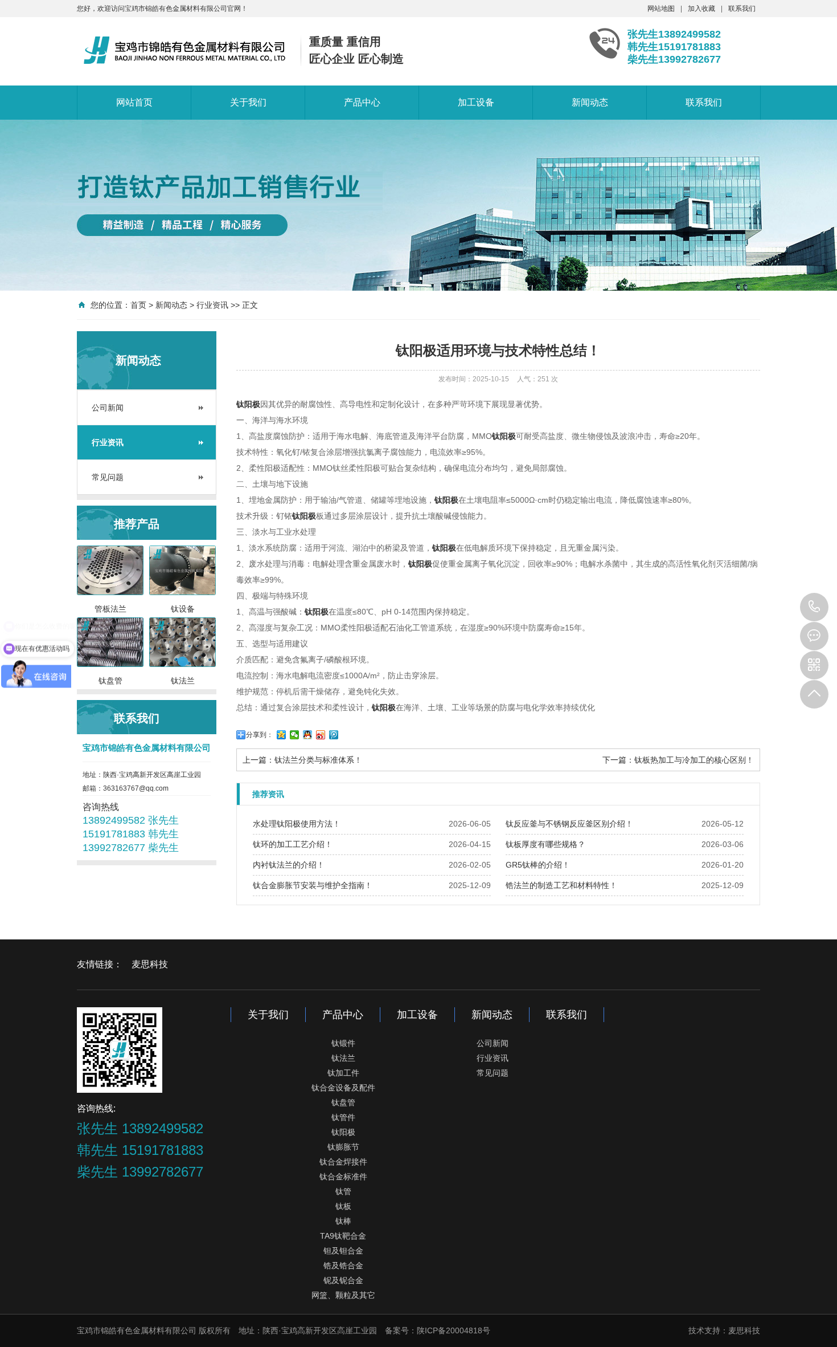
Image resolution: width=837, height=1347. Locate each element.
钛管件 (343, 1117)
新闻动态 (590, 102)
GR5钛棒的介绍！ (538, 864)
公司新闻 (108, 407)
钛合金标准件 (343, 1176)
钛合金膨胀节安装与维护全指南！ (312, 885)
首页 (138, 305)
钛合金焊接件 (343, 1161)
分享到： (259, 735)
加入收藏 (701, 9)
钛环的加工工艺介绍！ (293, 844)
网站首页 (134, 102)
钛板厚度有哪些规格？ (545, 844)
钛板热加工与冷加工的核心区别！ (694, 759)
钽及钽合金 (343, 1250)
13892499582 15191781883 (814, 607)
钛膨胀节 (343, 1146)
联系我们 (742, 9)
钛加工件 (343, 1072)
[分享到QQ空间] (281, 734)
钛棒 (343, 1221)
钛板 (343, 1206)
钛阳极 (343, 1132)
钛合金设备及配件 (343, 1087)
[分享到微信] (294, 734)
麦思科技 (150, 964)
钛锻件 (343, 1043)
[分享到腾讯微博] (334, 734)
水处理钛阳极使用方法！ (296, 823)
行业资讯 (212, 305)
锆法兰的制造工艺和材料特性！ (561, 885)
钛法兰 (343, 1058)
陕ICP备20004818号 (453, 1330)
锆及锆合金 (343, 1265)
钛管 (343, 1191)
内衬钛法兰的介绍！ (289, 864)
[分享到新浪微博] (321, 734)
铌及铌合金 (343, 1280)
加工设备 (476, 102)
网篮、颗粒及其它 (343, 1295)
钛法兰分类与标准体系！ (318, 759)
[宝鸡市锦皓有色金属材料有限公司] (184, 50)
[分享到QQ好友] (308, 734)
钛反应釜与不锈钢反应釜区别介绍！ (569, 823)
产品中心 (362, 102)
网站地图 (661, 9)
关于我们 (248, 102)
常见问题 (108, 477)
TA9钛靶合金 (343, 1235)
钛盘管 (343, 1102)
